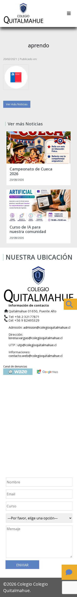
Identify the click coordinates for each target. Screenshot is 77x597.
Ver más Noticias (17, 104)
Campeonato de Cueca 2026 (31, 171)
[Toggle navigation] (69, 13)
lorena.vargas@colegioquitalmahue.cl (35, 338)
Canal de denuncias (15, 366)
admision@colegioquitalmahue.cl (46, 327)
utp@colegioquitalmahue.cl (37, 345)
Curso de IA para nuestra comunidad (28, 229)
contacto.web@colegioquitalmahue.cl (35, 355)
